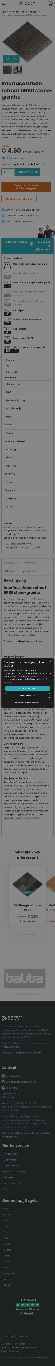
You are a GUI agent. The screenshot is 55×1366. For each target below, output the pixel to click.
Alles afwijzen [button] (27, 695)
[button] (27, 702)
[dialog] (27, 683)
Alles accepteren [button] (27, 688)
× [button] (50, 661)
